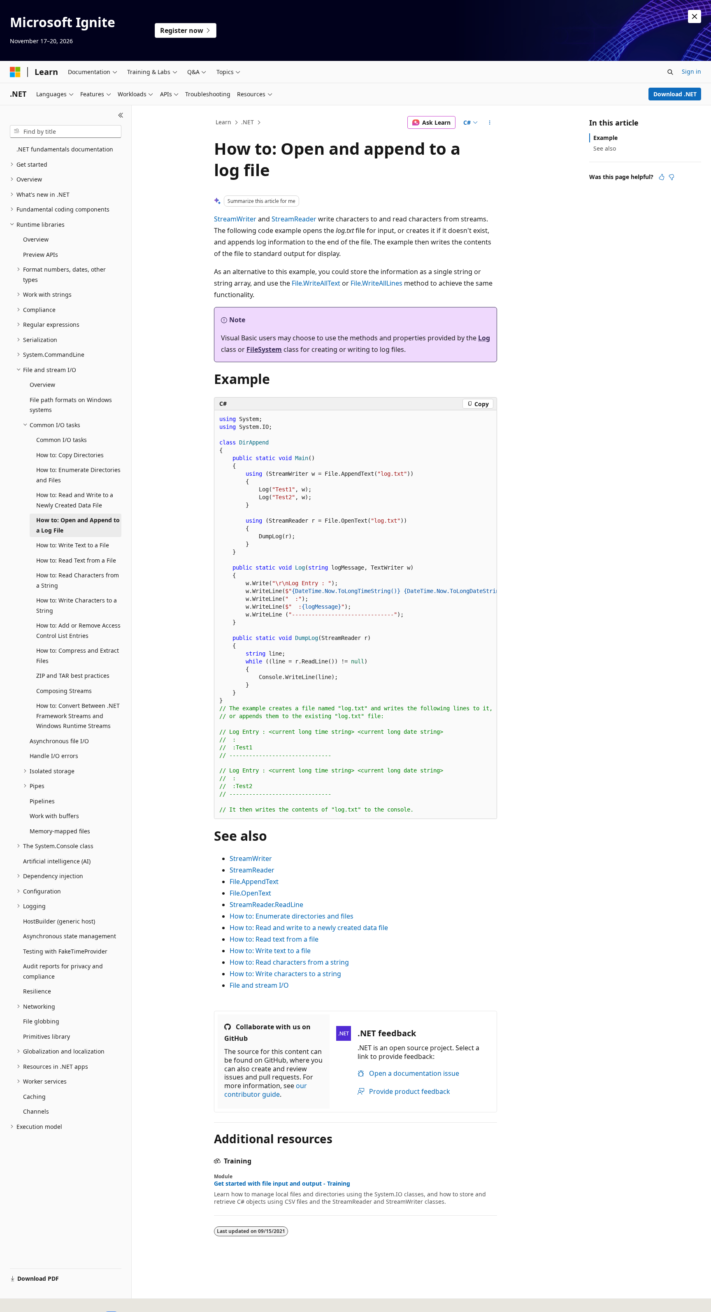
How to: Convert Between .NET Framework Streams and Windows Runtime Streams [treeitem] (78, 716)
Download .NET (675, 94)
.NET (247, 122)
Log (484, 337)
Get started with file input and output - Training (282, 1183)
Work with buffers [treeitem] (54, 816)
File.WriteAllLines (376, 283)
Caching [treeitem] (34, 1096)
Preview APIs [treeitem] (40, 254)
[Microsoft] (15, 72)
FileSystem (264, 349)
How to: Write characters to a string (285, 973)
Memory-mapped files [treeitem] (60, 831)
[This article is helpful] (662, 177)
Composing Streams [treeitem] (64, 691)
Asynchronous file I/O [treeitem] (59, 741)
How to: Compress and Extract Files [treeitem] (77, 656)
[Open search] (670, 72)
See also (604, 148)
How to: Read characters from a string (289, 962)
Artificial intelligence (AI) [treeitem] (57, 861)
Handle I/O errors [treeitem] (54, 756)
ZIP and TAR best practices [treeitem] (72, 675)
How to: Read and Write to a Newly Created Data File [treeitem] (74, 500)
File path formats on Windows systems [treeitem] (71, 405)
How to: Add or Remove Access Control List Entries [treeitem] (78, 630)
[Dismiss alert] (694, 16)
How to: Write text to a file (270, 950)
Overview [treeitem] (36, 239)
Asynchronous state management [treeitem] (69, 936)
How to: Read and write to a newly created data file (309, 927)
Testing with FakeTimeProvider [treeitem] (65, 951)
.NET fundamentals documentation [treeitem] (64, 149)
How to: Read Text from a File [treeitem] (76, 560)
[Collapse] (121, 115)
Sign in (691, 71)
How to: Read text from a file (274, 939)
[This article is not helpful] (671, 177)
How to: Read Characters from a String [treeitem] (77, 580)
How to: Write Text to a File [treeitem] (72, 545)
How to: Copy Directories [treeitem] (70, 455)
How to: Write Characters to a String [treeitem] (76, 605)
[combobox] (65, 131)
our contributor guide (265, 1090)
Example (605, 138)
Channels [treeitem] (36, 1111)
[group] (355, 614)
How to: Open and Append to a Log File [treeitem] (78, 525)
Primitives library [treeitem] (46, 1036)
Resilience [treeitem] (37, 991)
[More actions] (490, 122)
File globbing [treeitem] (41, 1021)
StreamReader (294, 218)
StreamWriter (235, 218)
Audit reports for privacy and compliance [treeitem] (63, 971)
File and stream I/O (259, 985)
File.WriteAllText (316, 283)
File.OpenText (250, 893)
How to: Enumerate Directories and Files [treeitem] (78, 475)
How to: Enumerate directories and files (291, 916)
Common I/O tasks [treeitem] (61, 440)
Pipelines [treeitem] (42, 801)
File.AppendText (254, 881)
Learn (223, 122)
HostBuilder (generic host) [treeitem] (59, 921)
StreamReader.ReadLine (266, 904)
